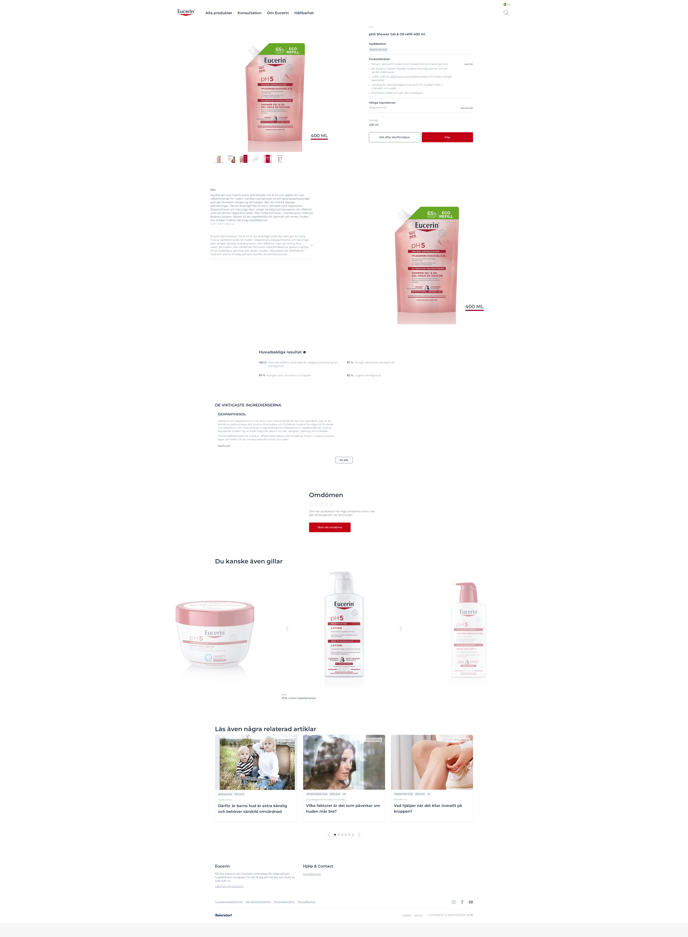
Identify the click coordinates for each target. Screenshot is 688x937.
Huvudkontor (307, 901)
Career (406, 915)
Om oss (418, 915)
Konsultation (250, 13)
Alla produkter (219, 13)
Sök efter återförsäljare (394, 137)
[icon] (454, 902)
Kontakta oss (312, 874)
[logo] (186, 12)
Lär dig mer (467, 107)
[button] (262, 245)
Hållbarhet (304, 13)
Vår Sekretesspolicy (258, 901)
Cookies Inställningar (229, 901)
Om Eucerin (278, 13)
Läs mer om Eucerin (229, 886)
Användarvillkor (284, 901)
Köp (447, 137)
